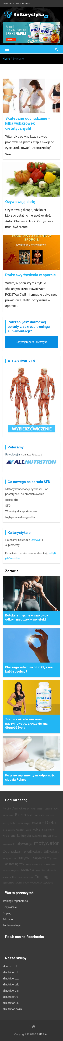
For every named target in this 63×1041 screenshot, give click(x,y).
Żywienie (48, 882)
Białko (20, 814)
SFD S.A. (42, 1034)
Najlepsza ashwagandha (20, 517)
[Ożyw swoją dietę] (31, 179)
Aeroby (7, 808)
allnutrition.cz (11, 978)
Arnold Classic (37, 809)
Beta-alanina (8, 815)
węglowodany (8, 883)
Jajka (28, 830)
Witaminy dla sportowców (21, 511)
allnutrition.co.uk (12, 1009)
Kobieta (38, 829)
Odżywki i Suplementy (34, 858)
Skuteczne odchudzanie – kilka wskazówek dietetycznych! (28, 123)
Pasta (55, 859)
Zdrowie (8, 919)
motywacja (22, 843)
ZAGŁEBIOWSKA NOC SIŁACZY (28, 883)
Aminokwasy (21, 808)
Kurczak (37, 835)
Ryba (38, 871)
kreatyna (9, 835)
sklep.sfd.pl (10, 966)
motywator (46, 843)
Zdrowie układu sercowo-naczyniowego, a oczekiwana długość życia (26, 723)
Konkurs (49, 829)
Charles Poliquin (23, 823)
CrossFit (38, 823)
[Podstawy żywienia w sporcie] (31, 252)
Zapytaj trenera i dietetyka (31, 342)
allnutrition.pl (10, 972)
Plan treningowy (13, 864)
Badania (48, 809)
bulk (12, 823)
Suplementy (28, 877)
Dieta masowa (9, 830)
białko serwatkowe (38, 815)
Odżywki (36, 540)
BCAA (56, 809)
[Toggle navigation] (7, 49)
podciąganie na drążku (35, 864)
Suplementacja (11, 925)
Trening (41, 876)
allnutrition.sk (11, 984)
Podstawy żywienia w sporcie (30, 275)
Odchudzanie (14, 851)
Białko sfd (11, 500)
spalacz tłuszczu (31, 454)
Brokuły (6, 823)
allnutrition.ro (10, 996)
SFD (7, 505)
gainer (20, 829)
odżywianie (34, 851)
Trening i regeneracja (15, 901)
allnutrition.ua (11, 1003)
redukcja (27, 870)
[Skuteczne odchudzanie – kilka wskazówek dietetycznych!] (31, 95)
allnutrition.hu (11, 990)
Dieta (50, 822)
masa (47, 835)
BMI (52, 815)
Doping (7, 913)
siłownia (51, 870)
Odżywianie (10, 907)
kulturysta (24, 835)
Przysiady (15, 871)
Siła (43, 870)
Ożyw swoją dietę (20, 202)
